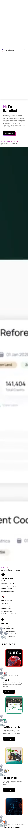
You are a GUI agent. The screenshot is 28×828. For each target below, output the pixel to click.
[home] (7, 50)
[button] (24, 50)
